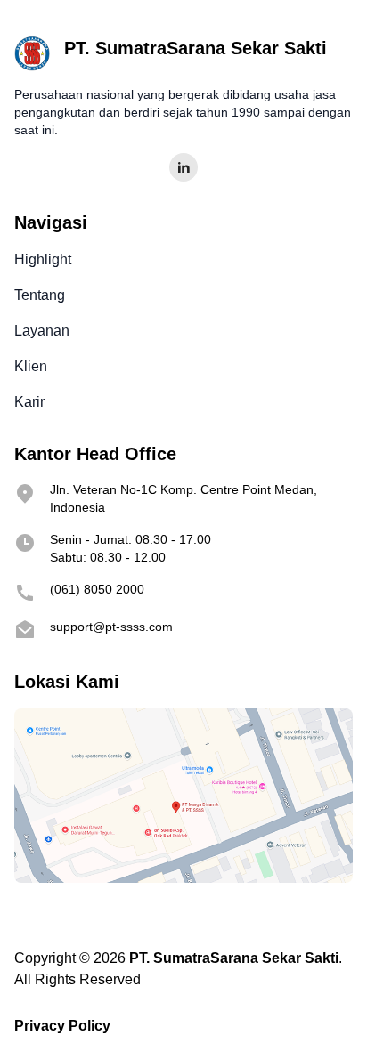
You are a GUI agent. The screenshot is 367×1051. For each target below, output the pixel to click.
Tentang (39, 295)
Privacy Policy (62, 1025)
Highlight (42, 259)
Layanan (41, 330)
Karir (29, 401)
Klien (30, 366)
